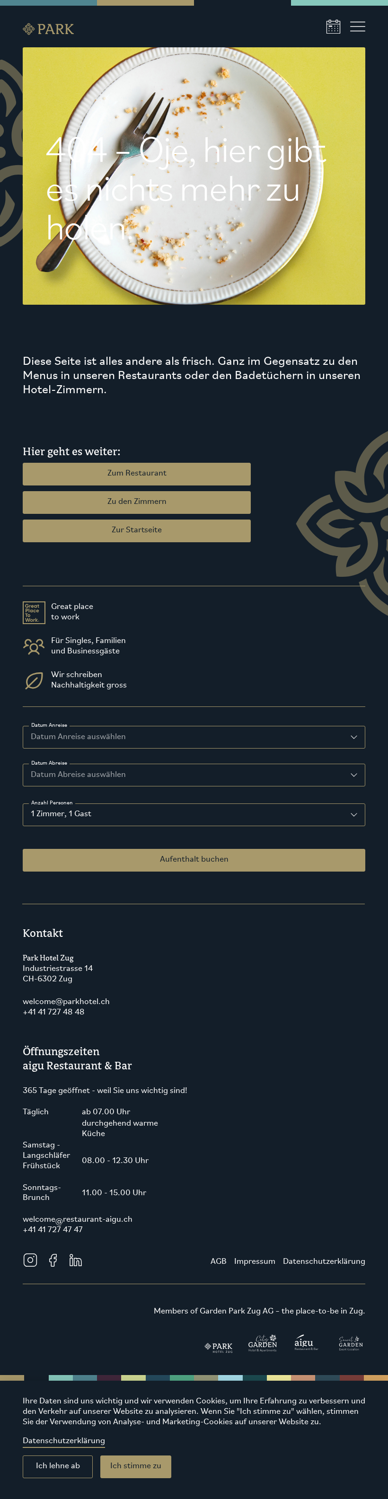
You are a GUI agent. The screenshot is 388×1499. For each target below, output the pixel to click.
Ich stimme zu (135, 1466)
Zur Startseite (137, 530)
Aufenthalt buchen (194, 859)
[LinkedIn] (75, 1260)
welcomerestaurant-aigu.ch (77, 1220)
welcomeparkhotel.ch (66, 1002)
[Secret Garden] (350, 1347)
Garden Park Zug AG (236, 1311)
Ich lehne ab (58, 1466)
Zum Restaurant (137, 473)
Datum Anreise (49, 725)
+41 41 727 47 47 (53, 1230)
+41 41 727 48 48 (54, 1012)
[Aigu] (306, 1347)
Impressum (254, 1262)
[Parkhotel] (218, 1347)
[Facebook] (53, 1260)
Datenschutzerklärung (64, 1441)
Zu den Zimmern (137, 502)
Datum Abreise (49, 763)
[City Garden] (262, 1347)
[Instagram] (30, 1260)
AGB (219, 1262)
